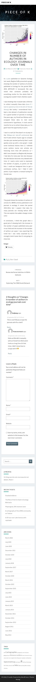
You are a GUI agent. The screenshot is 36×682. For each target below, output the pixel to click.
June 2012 (8, 631)
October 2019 (9, 555)
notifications (28, 658)
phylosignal (17, 662)
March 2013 (9, 605)
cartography (19, 652)
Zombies (6, 668)
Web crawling (21, 665)
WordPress (25, 677)
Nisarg (18, 679)
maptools (24, 658)
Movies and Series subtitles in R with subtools (18, 272)
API (4, 652)
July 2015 (8, 593)
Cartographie (11, 652)
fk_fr (7, 259)
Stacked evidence (10, 495)
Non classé (14, 259)
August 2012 (9, 626)
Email (8, 414)
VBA (13, 665)
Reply (9, 327)
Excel (23, 655)
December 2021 (10, 550)
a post (8, 79)
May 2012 (8, 635)
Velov (16, 665)
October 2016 (9, 576)
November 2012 (10, 614)
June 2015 (8, 597)
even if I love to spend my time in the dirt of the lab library (18, 106)
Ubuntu (10, 665)
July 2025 (8, 542)
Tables (7, 665)
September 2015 (10, 588)
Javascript (6, 658)
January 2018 (9, 563)
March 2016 (9, 580)
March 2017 (9, 572)
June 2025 (8, 546)
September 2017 (10, 567)
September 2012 (10, 622)
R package (29, 662)
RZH (5, 665)
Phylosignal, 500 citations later (15, 507)
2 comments (18, 71)
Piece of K (6, 2)
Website (8, 423)
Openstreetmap (9, 662)
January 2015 (9, 601)
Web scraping (27, 665)
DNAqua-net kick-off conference (18, 135)
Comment (10, 377)
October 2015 (9, 584)
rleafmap (24, 662)
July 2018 (8, 559)
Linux (9, 658)
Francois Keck (24, 69)
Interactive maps (28, 655)
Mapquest (19, 658)
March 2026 (9, 538)
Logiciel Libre (14, 658)
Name (8, 405)
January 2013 (9, 610)
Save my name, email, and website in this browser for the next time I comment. (18, 435)
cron (23, 652)
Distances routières (16, 655)
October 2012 (9, 618)
